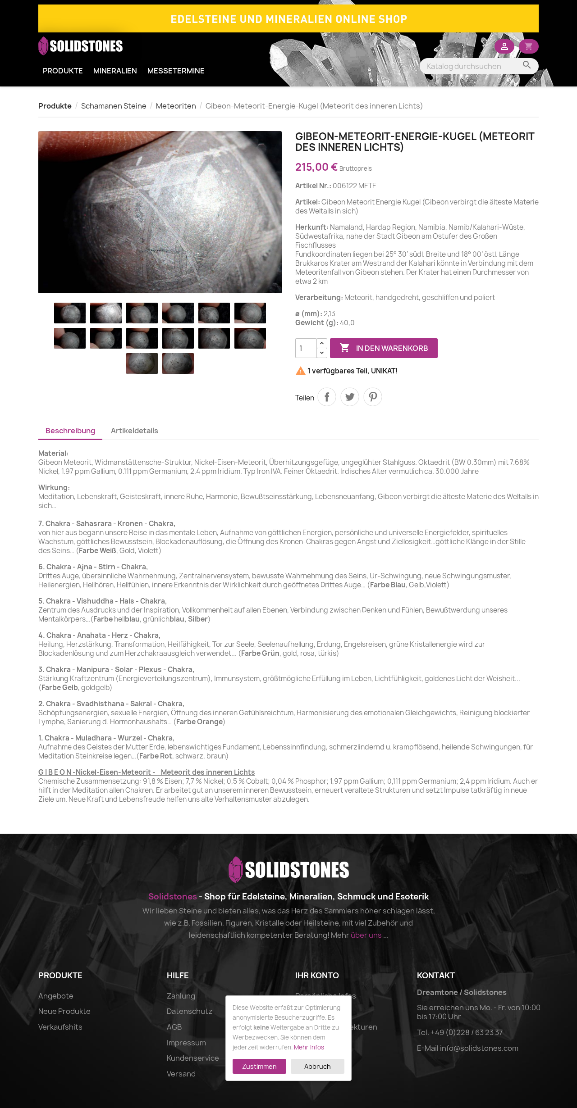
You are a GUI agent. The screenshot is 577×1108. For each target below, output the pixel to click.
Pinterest (373, 397)
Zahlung (181, 996)
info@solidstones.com (479, 1048)
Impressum (186, 1043)
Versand (181, 1074)
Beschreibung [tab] (70, 431)
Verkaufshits (60, 1027)
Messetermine (176, 71)
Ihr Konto (317, 975)
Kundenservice (193, 1058)
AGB (174, 1027)
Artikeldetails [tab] (134, 431)
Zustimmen (259, 1066)
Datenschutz (190, 1011)
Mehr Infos (309, 1047)
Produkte (63, 71)
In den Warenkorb (383, 347)
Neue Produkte (64, 1011)
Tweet (350, 397)
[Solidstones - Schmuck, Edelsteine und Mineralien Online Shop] (288, 18)
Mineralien (115, 71)
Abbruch (317, 1066)
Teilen (327, 397)
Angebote (55, 996)
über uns (366, 935)
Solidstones (172, 896)
